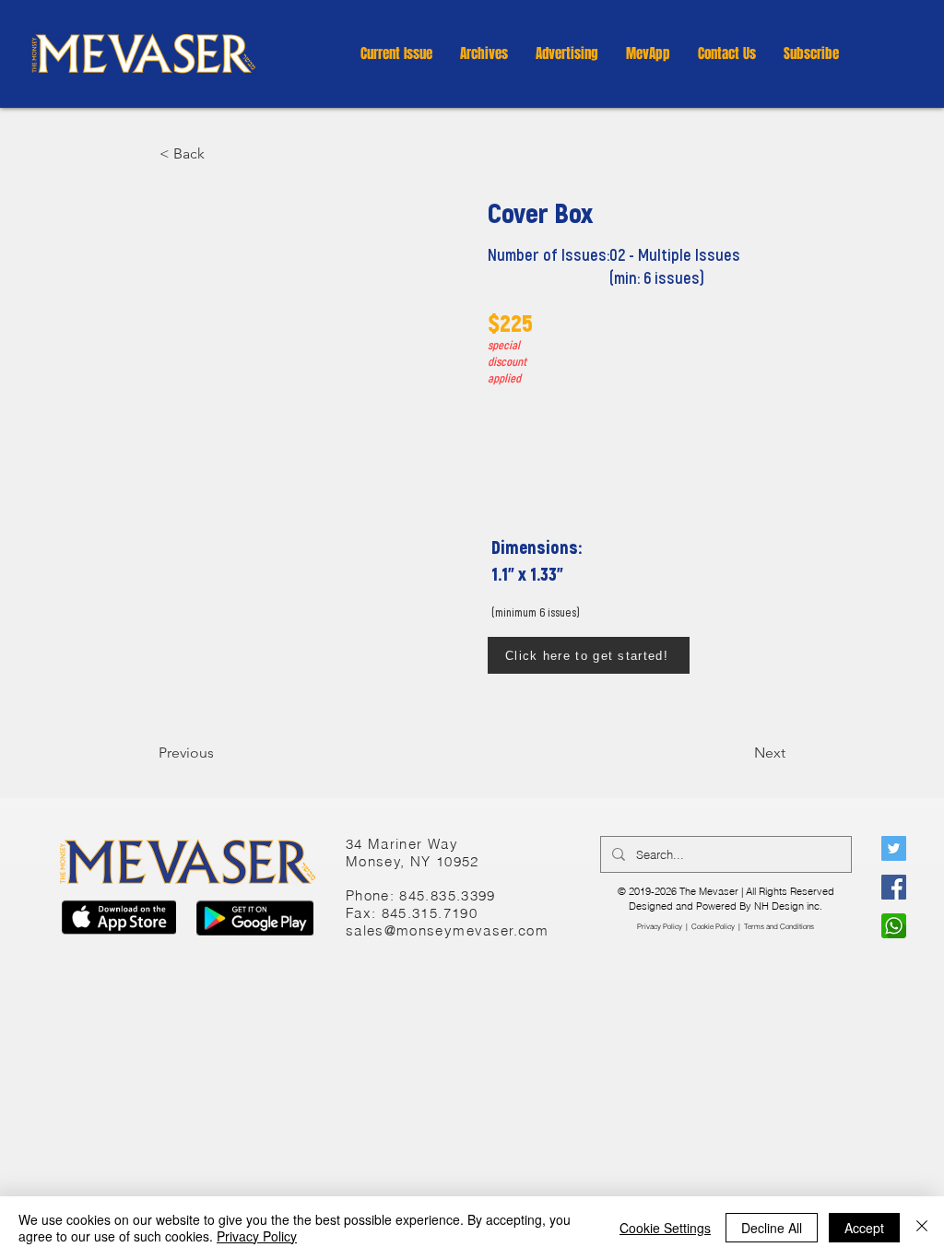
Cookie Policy (713, 926)
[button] (484, 53)
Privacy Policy (659, 926)
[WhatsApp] (893, 925)
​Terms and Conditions (779, 926)
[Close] (922, 1227)
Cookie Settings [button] (665, 1227)
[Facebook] (893, 887)
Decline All (771, 1227)
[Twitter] (893, 848)
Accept (864, 1227)
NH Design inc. (788, 906)
